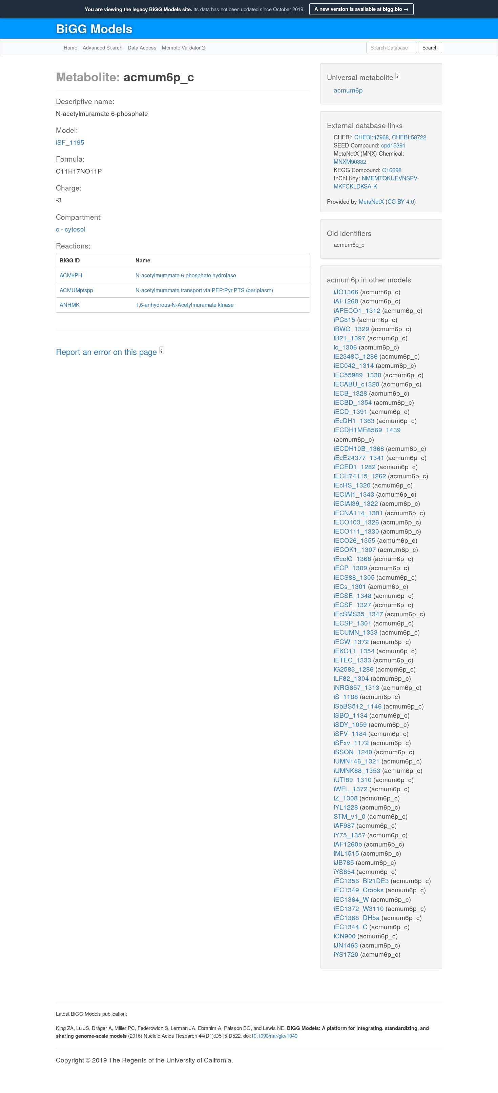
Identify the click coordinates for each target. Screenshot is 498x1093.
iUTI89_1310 (353, 779)
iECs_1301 (351, 586)
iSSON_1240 (354, 751)
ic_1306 (346, 346)
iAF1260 (347, 300)
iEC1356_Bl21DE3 (362, 880)
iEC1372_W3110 (360, 908)
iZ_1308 (346, 797)
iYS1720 (347, 953)
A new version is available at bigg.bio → (361, 9)
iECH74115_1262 (361, 475)
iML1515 (347, 852)
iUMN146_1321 (357, 760)
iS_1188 (347, 696)
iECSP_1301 (353, 622)
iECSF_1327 (353, 604)
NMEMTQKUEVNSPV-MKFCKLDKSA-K (376, 182)
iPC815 (345, 319)
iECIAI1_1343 (355, 493)
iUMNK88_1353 (358, 770)
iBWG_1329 (352, 328)
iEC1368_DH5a (357, 917)
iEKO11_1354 (355, 650)
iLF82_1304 (352, 677)
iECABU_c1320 (357, 383)
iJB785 (345, 862)
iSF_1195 (70, 141)
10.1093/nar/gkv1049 (274, 1035)
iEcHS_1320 (353, 484)
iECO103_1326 (357, 521)
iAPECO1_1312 (358, 310)
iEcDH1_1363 (355, 420)
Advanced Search (102, 47)
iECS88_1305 (355, 576)
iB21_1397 (350, 337)
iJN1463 (347, 944)
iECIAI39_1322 (357, 503)
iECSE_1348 (353, 595)
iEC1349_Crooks (360, 889)
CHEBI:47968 (371, 137)
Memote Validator (182, 47)
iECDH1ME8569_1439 (367, 429)
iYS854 (345, 871)
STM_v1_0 (350, 815)
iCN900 (345, 935)
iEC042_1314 (355, 365)
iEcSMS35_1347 (359, 613)
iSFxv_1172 (352, 742)
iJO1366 (347, 291)
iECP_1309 (351, 567)
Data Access (142, 47)
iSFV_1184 (351, 733)
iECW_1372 (352, 641)
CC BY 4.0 (401, 201)
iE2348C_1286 (356, 355)
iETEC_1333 (353, 659)
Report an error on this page (107, 351)
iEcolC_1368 (353, 558)
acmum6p (348, 89)
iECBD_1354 (354, 401)
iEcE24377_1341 (360, 457)
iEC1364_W (352, 898)
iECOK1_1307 (356, 549)
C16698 (391, 169)
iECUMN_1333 (356, 631)
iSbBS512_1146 (358, 705)
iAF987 (345, 825)
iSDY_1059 (351, 724)
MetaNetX (371, 201)
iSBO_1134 (351, 714)
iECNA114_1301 (359, 512)
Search (430, 47)
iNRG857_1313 (357, 687)
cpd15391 (393, 145)
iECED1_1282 (355, 466)
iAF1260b (349, 843)
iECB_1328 (351, 392)
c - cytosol (70, 228)
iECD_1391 (351, 411)
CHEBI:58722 (409, 137)
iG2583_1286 (354, 668)
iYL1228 (347, 806)
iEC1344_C (351, 926)
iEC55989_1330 (358, 374)
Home (70, 47)
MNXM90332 (350, 161)
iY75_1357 (350, 834)
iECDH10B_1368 (360, 448)
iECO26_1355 (355, 539)
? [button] (161, 351)
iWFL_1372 (351, 788)
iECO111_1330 (357, 530)
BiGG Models (94, 28)
